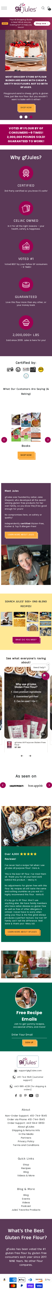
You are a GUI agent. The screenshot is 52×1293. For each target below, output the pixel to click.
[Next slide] (30, 756)
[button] (45, 676)
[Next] (48, 440)
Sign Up (29, 1042)
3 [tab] (31, 117)
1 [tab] (20, 117)
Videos (26, 1202)
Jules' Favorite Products (26, 1209)
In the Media (26, 1134)
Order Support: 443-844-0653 (26, 1123)
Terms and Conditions (26, 1145)
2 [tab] (26, 117)
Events (26, 1198)
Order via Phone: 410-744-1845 (26, 1119)
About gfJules (26, 1126)
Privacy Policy (26, 1141)
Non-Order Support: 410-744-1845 (26, 1115)
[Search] (42, 8)
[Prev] (4, 440)
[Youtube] (31, 1095)
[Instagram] (37, 1095)
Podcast (26, 1206)
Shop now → (42, 23)
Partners (26, 1137)
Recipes (26, 1168)
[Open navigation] (4, 8)
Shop (26, 1164)
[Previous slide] (22, 756)
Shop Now (26, 107)
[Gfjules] (28, 1062)
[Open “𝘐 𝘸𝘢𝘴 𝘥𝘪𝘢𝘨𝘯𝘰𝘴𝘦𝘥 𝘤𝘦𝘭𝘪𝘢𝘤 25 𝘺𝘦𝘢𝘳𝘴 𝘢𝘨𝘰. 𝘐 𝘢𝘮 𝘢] (26, 669)
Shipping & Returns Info (26, 1130)
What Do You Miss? (26, 639)
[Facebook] (16, 1095)
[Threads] (20, 1095)
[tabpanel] (26, 75)
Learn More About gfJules (22, 932)
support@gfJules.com (30, 1070)
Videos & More (26, 1175)
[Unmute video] (43, 734)
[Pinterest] (25, 1095)
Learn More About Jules (21, 534)
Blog (26, 1172)
